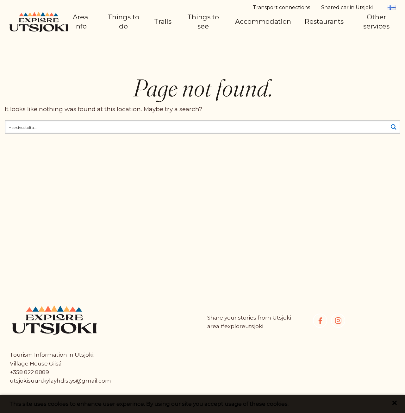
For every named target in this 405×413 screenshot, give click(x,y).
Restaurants (324, 21)
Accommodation (263, 21)
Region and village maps (116, 35)
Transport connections (281, 7)
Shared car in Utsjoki (347, 7)
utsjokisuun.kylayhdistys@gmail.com (60, 381)
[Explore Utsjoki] (38, 21)
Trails (162, 21)
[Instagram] (338, 321)
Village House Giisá (36, 363)
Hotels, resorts (264, 39)
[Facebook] (320, 321)
